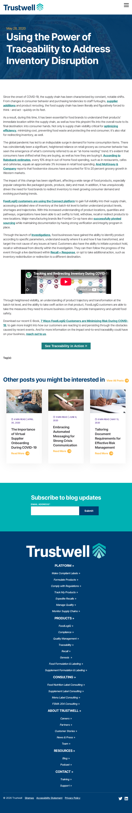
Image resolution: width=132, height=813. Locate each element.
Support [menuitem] (65, 785)
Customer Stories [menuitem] (65, 731)
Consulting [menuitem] (63, 677)
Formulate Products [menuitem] (65, 579)
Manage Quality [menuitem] (65, 604)
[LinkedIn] (126, 798)
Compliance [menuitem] (64, 632)
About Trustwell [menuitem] (63, 711)
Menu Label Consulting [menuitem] (65, 697)
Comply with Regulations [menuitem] (65, 586)
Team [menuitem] (65, 743)
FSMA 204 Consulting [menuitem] (64, 703)
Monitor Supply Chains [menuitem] (65, 611)
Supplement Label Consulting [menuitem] (64, 691)
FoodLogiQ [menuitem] (65, 625)
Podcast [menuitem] (65, 764)
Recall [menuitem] (65, 651)
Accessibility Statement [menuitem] (49, 797)
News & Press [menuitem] (65, 737)
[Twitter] (120, 798)
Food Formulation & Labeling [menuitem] (65, 663)
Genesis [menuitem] (65, 657)
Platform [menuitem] (63, 566)
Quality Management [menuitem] (65, 638)
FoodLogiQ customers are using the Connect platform (39, 201)
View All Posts (115, 380)
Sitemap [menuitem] (29, 797)
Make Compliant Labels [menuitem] (65, 573)
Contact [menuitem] (63, 772)
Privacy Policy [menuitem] (72, 797)
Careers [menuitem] (65, 718)
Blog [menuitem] (64, 758)
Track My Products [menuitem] (65, 592)
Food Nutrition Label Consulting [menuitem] (65, 684)
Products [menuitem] (63, 618)
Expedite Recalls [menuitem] (65, 598)
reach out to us (36, 334)
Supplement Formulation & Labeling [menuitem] (65, 670)
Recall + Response (63, 252)
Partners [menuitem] (65, 724)
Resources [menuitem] (63, 751)
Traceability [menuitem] (65, 644)
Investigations (41, 235)
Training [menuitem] (64, 779)
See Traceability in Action (64, 346)
